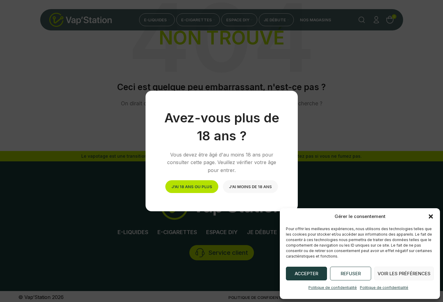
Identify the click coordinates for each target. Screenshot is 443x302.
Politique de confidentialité (332, 287)
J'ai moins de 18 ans (250, 186)
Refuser (351, 273)
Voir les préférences (404, 273)
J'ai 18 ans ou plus (191, 186)
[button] (431, 216)
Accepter (306, 273)
